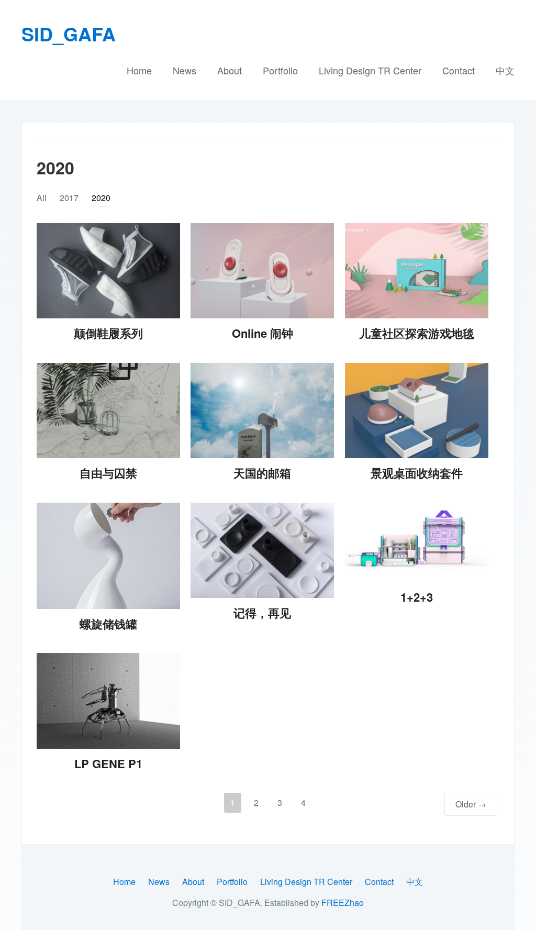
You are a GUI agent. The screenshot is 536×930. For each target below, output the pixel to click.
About (229, 70)
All (42, 198)
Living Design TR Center (370, 70)
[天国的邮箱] (262, 411)
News (184, 70)
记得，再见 (262, 612)
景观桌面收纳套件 (417, 472)
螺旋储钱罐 (108, 623)
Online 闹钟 (262, 333)
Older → (470, 804)
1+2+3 (416, 597)
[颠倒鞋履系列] (108, 271)
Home (139, 70)
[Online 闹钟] (262, 271)
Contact (458, 70)
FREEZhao (342, 902)
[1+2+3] (416, 542)
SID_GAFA (68, 33)
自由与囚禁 (108, 472)
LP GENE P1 (108, 763)
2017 (69, 198)
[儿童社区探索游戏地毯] (416, 271)
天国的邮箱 (262, 472)
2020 (101, 198)
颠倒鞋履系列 (108, 333)
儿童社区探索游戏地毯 (416, 333)
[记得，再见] (262, 551)
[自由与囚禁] (108, 411)
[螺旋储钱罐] (108, 556)
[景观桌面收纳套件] (416, 411)
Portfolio (280, 70)
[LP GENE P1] (108, 701)
